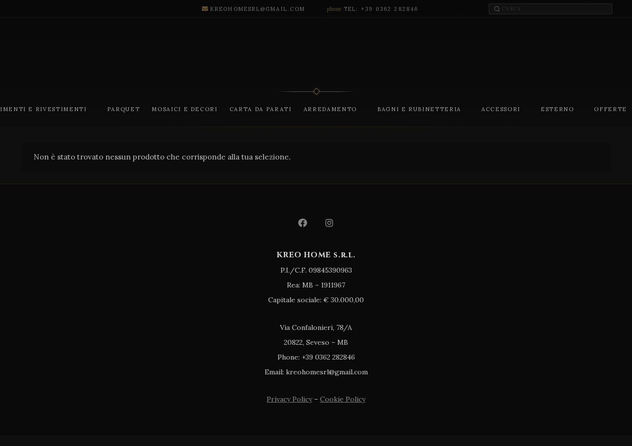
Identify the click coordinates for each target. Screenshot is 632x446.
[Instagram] (329, 223)
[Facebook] (303, 223)
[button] (91, 109)
